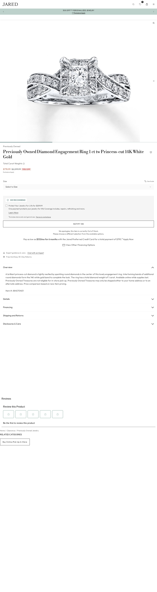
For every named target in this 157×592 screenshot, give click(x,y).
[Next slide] (153, 81)
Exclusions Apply (8, 172)
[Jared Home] (10, 4)
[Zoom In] (153, 23)
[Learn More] (24, 164)
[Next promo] (153, 11)
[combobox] (78, 187)
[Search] (133, 4)
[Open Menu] (153, 4)
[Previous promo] (3, 11)
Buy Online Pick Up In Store (15, 442)
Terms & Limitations (43, 217)
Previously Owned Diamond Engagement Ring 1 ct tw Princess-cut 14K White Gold (73, 154)
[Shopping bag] (147, 4)
